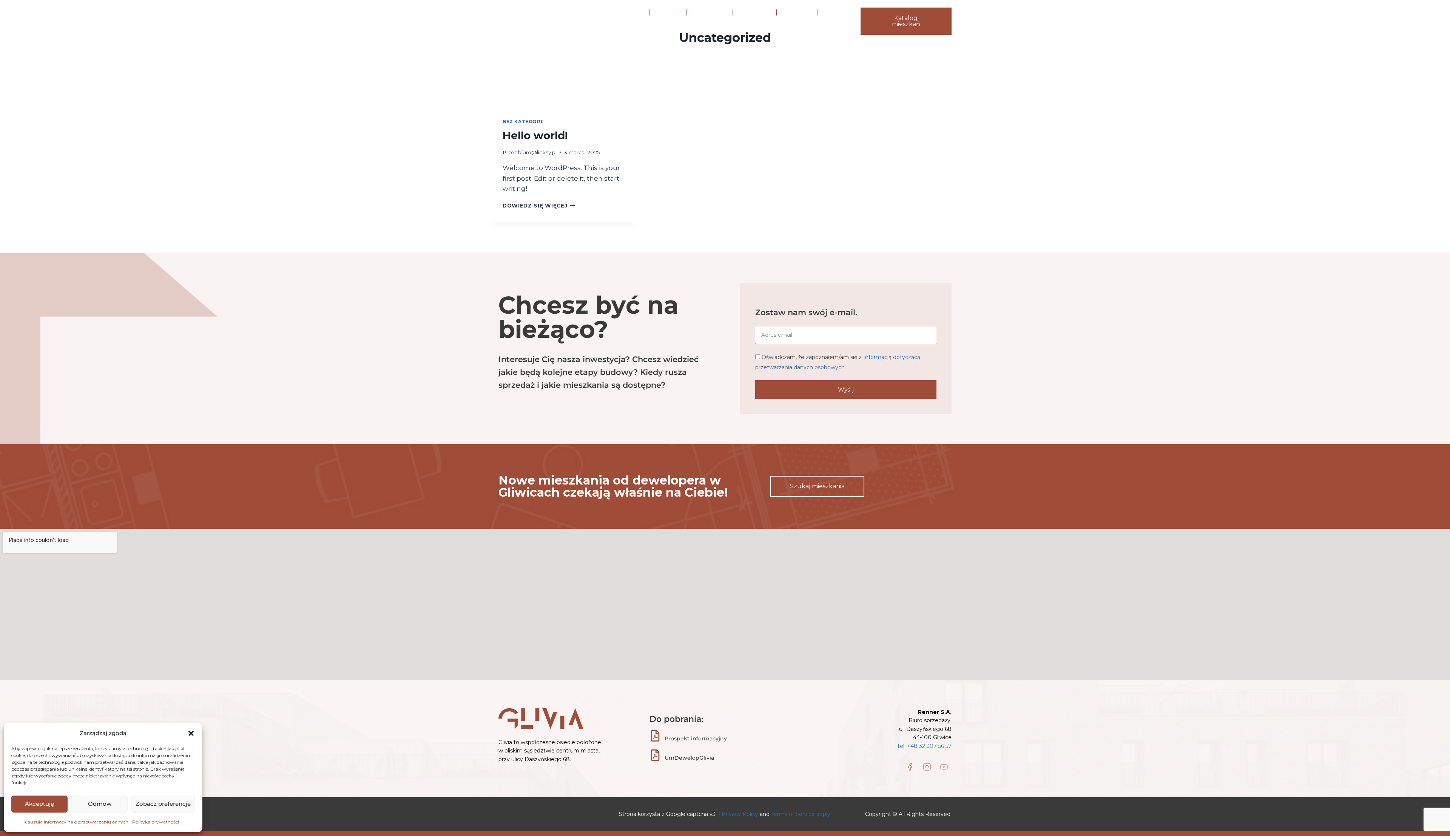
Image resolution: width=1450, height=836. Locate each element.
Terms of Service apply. (801, 814)
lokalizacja (710, 12)
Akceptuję (39, 803)
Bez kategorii (523, 121)
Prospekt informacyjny (696, 738)
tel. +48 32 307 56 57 (925, 746)
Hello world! (535, 135)
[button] (191, 733)
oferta (750, 12)
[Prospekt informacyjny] (655, 736)
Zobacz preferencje (163, 803)
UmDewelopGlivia (689, 757)
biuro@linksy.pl (537, 152)
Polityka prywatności (155, 822)
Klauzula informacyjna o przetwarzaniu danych (75, 822)
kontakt (636, 29)
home (633, 12)
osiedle (668, 12)
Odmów (99, 803)
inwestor (797, 12)
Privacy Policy (741, 814)
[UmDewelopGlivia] (655, 755)
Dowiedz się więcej (539, 206)
